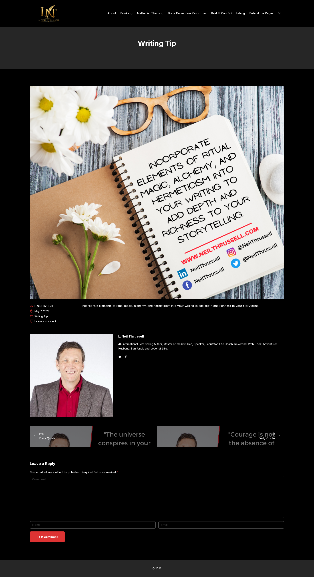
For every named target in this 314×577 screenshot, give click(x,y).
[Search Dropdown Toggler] (280, 13)
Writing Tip (41, 316)
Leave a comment (45, 321)
